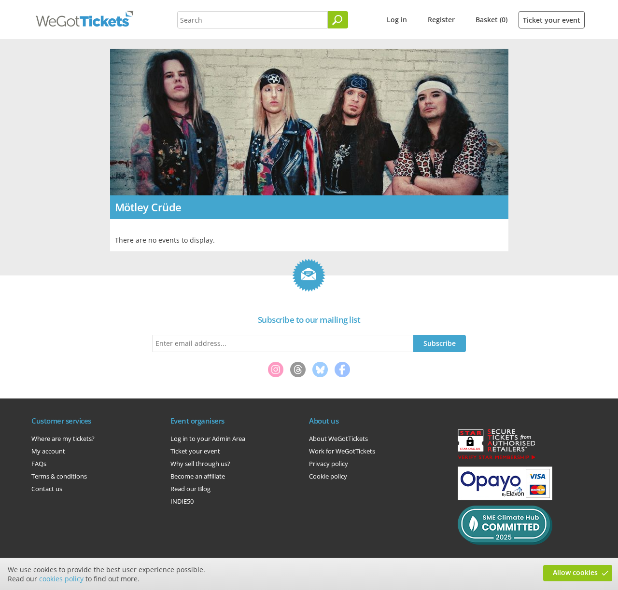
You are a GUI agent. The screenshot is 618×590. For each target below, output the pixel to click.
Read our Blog (190, 488)
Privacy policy (328, 463)
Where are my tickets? (63, 438)
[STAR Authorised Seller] (496, 458)
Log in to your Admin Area (207, 438)
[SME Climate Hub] (505, 542)
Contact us (46, 488)
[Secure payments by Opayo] (505, 498)
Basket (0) (491, 19)
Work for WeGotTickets (342, 451)
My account (48, 451)
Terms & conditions (59, 476)
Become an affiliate (197, 476)
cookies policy (61, 578)
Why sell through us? (200, 463)
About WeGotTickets (338, 438)
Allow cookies (575, 572)
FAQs (38, 463)
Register (441, 19)
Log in (397, 19)
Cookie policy (328, 476)
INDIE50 (182, 501)
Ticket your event (551, 20)
